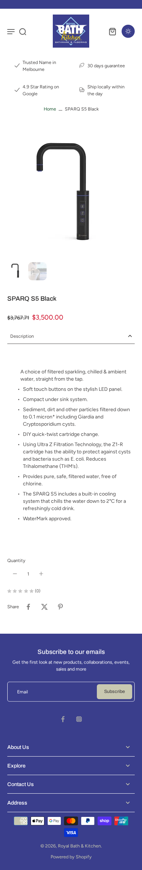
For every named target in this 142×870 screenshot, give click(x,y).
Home (50, 109)
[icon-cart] (112, 31)
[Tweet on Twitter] (44, 607)
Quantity (16, 560)
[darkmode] (128, 31)
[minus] (15, 574)
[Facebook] (63, 719)
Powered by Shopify (71, 856)
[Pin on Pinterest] (60, 607)
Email (22, 691)
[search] (23, 31)
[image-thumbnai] (16, 271)
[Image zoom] (71, 195)
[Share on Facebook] (28, 607)
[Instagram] (79, 719)
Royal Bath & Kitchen (79, 846)
